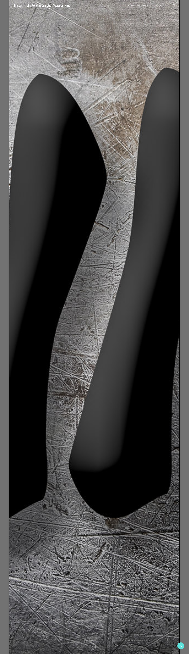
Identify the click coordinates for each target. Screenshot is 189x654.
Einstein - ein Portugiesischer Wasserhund (42, 5)
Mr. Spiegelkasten (99, 378)
